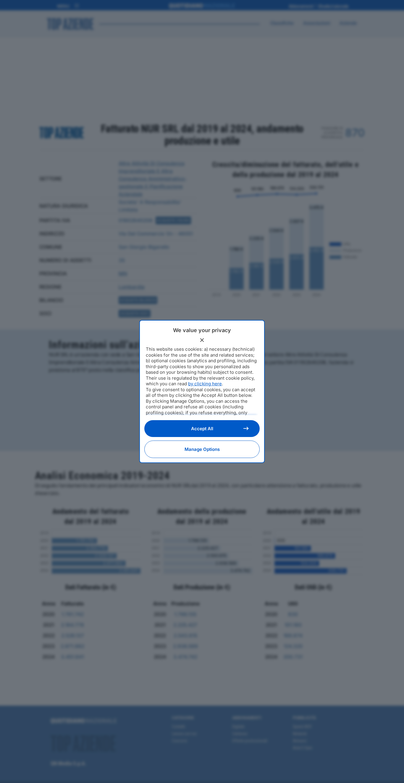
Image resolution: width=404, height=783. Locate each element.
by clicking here (205, 383)
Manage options (202, 449)
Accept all (202, 428)
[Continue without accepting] (202, 340)
